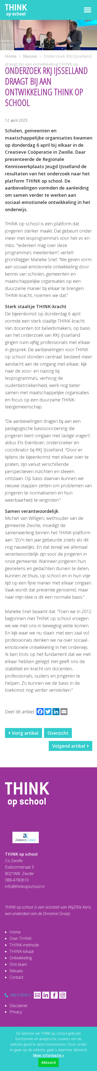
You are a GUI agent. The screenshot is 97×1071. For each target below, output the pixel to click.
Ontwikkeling (20, 958)
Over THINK (20, 938)
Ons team (18, 964)
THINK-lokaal (21, 951)
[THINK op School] (27, 785)
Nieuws (30, 56)
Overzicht (58, 733)
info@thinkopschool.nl (24, 886)
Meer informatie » (48, 1055)
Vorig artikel (25, 733)
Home (11, 56)
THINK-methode (24, 945)
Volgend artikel (68, 746)
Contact (16, 977)
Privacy (15, 1012)
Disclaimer (18, 1005)
